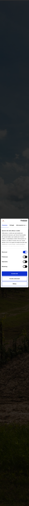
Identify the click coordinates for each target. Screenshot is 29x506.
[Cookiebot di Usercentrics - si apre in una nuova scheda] (20, 221)
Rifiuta (14, 283)
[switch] (25, 257)
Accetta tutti (14, 273)
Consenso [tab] (4, 225)
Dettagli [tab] (12, 225)
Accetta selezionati (14, 278)
